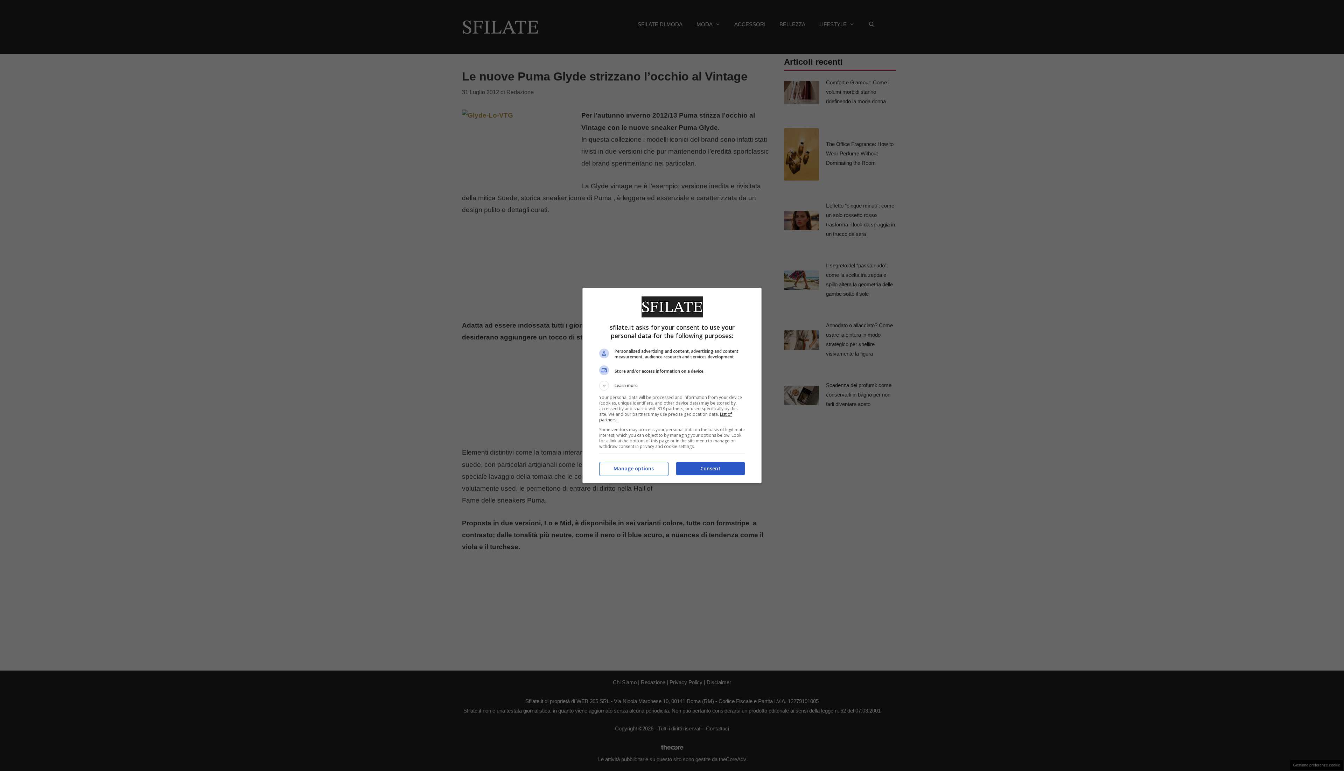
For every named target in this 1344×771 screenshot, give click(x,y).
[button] (672, 386)
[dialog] (672, 385)
